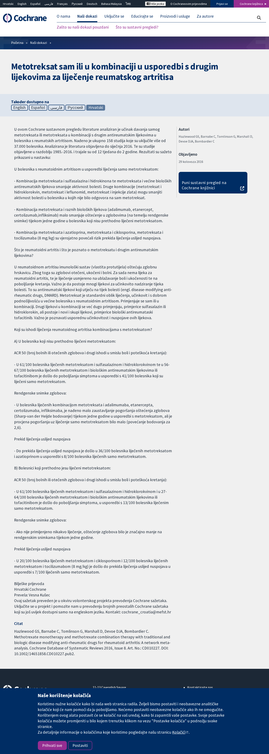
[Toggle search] (259, 18)
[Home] (27, 18)
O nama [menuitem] (63, 16)
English (22, 4)
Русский (77, 4)
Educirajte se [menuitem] (142, 16)
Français (62, 4)
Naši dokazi (38, 43)
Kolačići (178, 732)
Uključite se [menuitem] (114, 16)
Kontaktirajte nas (200, 687)
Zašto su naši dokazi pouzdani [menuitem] (83, 27)
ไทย (128, 4)
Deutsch (92, 4)
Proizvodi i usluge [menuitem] (175, 16)
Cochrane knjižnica (251, 4)
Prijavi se (222, 4)
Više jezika (157, 4)
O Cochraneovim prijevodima (188, 4)
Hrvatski (8, 4)
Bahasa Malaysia (111, 4)
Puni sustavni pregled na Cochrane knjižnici (204, 185)
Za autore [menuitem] (205, 16)
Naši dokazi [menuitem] (87, 16)
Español (35, 4)
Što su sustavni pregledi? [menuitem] (137, 27)
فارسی (48, 4)
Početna (17, 43)
